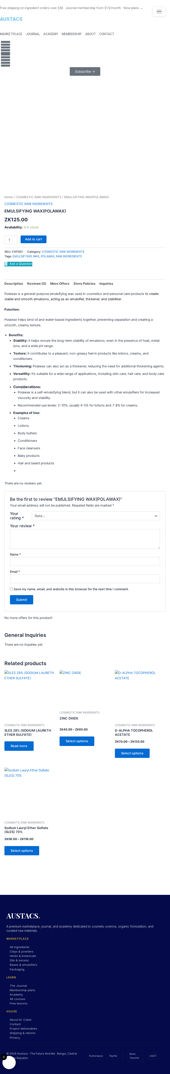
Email (15, 571)
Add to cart (33, 239)
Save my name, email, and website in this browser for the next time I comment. (71, 589)
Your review (22, 526)
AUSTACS (11, 19)
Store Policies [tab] (84, 284)
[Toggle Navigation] (159, 11)
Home (8, 197)
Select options (77, 741)
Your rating (17, 515)
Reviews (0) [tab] (36, 284)
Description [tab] (13, 284)
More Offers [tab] (59, 284)
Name (15, 554)
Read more (19, 746)
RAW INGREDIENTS (69, 256)
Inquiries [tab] (106, 284)
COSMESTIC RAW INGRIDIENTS (38, 197)
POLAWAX (47, 256)
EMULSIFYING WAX (26, 256)
